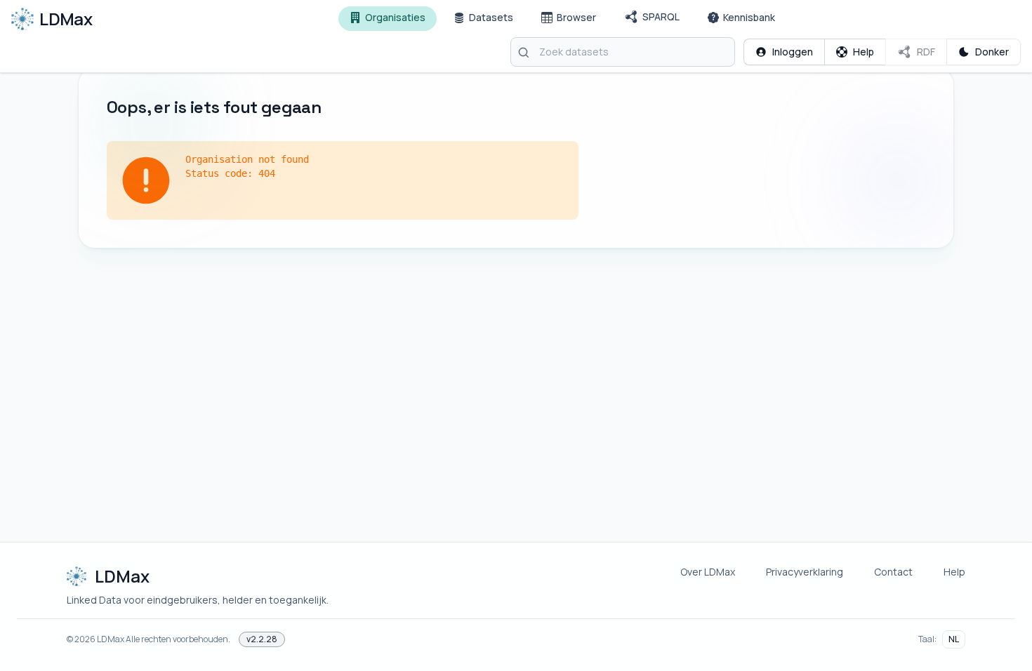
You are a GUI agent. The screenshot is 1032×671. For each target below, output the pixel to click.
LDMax (110, 639)
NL (953, 639)
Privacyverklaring (804, 571)
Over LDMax (707, 571)
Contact (893, 571)
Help (954, 571)
